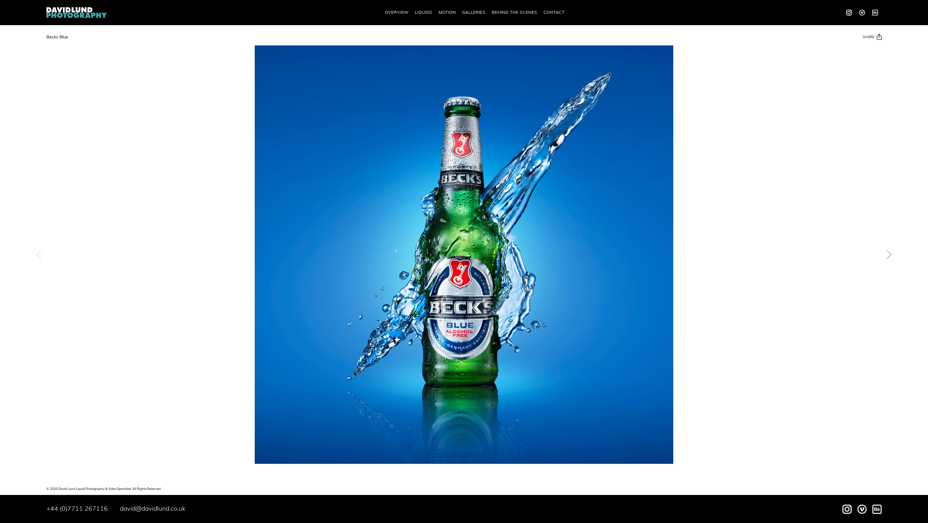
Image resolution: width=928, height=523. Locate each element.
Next (889, 254)
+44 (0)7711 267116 (77, 509)
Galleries (474, 13)
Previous (39, 254)
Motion (447, 13)
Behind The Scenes (514, 13)
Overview (397, 13)
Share (868, 37)
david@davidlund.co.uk (152, 509)
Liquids (423, 13)
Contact (554, 13)
